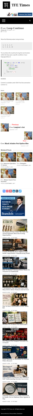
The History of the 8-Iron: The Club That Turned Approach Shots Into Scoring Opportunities (15, 233)
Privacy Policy (13, 413)
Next (26, 141)
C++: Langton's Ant (17, 127)
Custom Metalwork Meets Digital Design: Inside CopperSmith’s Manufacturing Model (16, 252)
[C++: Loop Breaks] (22, 96)
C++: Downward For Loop (7, 101)
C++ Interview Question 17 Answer (8, 164)
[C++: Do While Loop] (7, 110)
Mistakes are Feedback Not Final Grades (14, 324)
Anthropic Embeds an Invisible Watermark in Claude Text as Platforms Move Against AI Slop (16, 397)
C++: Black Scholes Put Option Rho (15, 143)
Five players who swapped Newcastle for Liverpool (15, 342)
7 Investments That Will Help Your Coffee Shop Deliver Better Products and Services (15, 289)
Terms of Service (5, 413)
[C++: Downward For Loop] (7, 96)
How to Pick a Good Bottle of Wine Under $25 (15, 307)
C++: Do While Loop (6, 114)
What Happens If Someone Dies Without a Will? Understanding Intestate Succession (15, 378)
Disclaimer (19, 413)
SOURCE (3, 79)
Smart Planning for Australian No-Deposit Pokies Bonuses (15, 360)
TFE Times (4, 31)
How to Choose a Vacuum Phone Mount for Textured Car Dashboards (16, 270)
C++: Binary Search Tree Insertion (8, 180)
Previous (14, 125)
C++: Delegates (21, 163)
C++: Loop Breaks (20, 101)
